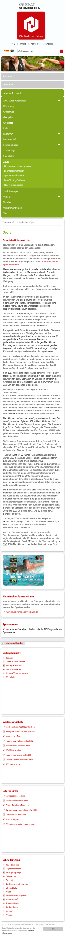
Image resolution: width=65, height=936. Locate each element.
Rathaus (9, 658)
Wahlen (9, 915)
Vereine (9, 911)
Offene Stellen (12, 888)
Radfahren (8, 134)
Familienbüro (11, 876)
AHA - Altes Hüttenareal (14, 100)
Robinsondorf (9, 139)
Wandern (7, 202)
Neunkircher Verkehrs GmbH (18, 755)
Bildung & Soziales (14, 665)
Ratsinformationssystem (16, 895)
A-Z (13, 44)
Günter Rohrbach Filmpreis (17, 805)
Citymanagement (13, 869)
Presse (8, 892)
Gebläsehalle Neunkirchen (17, 800)
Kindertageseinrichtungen (17, 884)
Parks (5, 128)
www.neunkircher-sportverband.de (22, 612)
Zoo (5, 213)
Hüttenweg (8, 106)
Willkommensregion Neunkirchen (20, 824)
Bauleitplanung (12, 865)
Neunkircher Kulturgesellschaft (19, 741)
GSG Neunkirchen (13, 764)
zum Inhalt (7, 84)
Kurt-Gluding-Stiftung (14, 180)
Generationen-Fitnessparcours (18, 166)
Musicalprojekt (12, 819)
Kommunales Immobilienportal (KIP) (21, 810)
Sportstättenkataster (14, 175)
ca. (24, 252)
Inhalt (23, 44)
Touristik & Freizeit (11, 93)
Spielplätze (8, 156)
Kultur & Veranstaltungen (17, 673)
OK (53, 928)
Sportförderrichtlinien (14, 171)
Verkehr (6, 197)
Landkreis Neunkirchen (16, 814)
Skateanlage (9, 150)
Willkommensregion (12, 208)
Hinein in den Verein (13, 185)
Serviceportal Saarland (15, 796)
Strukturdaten (12, 907)
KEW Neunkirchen (14, 750)
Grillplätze (8, 123)
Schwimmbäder (10, 145)
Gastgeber (8, 117)
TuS (54, 398)
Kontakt (34, 44)
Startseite (48, 44)
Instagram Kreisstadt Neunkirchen (20, 731)
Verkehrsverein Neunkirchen (18, 745)
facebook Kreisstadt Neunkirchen (20, 727)
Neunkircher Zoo (13, 736)
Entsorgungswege (13, 872)
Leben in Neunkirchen (15, 662)
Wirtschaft (10, 677)
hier (7, 629)
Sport (6, 161)
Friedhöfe (10, 880)
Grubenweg (8, 112)
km (35, 342)
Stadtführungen (10, 191)
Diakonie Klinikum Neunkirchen (20, 760)
